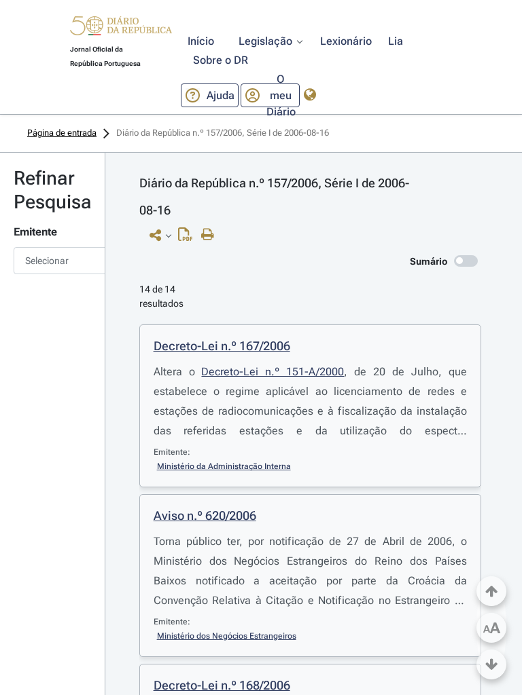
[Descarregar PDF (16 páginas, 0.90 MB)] (188, 237)
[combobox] (52, 260)
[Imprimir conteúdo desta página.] (211, 234)
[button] (121, 27)
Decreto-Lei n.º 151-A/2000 (272, 371)
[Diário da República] (121, 28)
